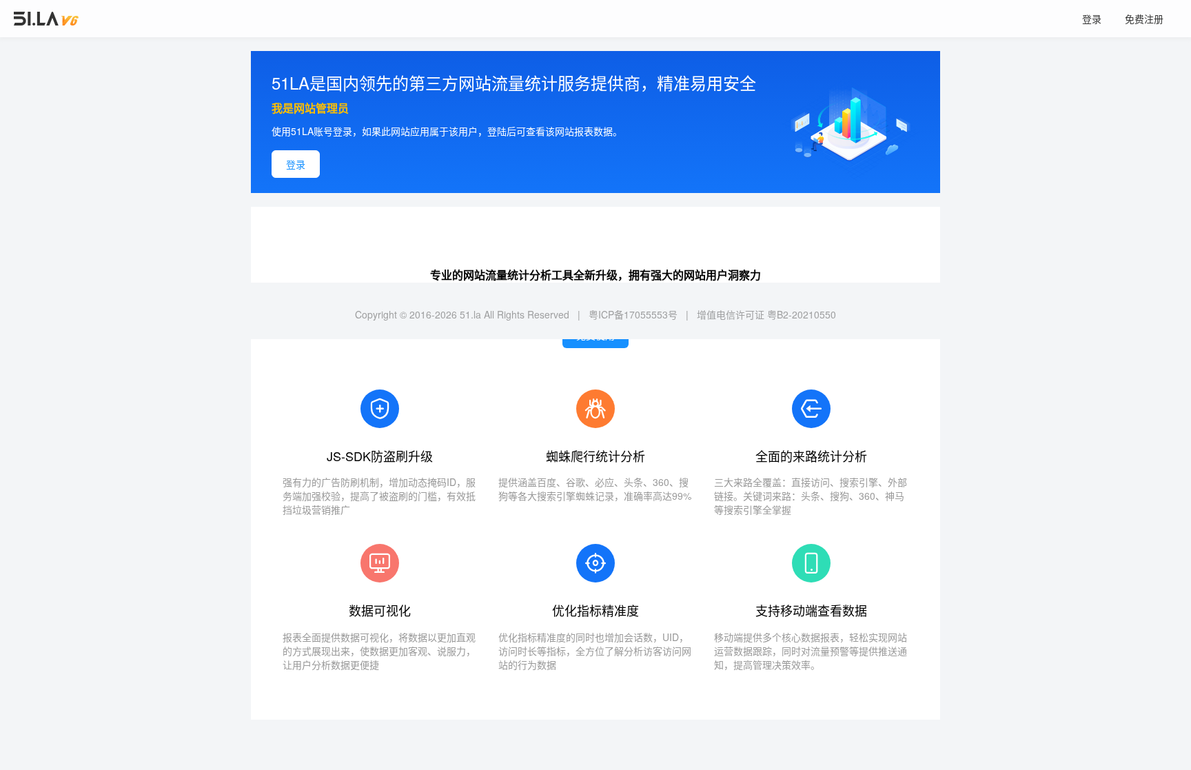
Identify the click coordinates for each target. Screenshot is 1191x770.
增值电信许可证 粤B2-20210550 (766, 314)
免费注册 (1144, 19)
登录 (1091, 19)
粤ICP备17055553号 (633, 314)
